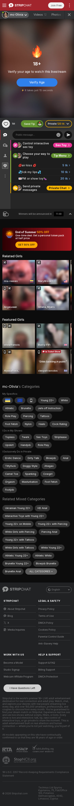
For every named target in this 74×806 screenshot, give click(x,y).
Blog (10, 616)
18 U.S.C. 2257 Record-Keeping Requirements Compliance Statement (35, 774)
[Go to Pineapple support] (6, 760)
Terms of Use (46, 616)
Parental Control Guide (51, 636)
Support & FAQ (46, 662)
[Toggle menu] (4, 5)
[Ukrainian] (7, 400)
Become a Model (13, 662)
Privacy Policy (46, 609)
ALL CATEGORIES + (41, 571)
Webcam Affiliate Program (18, 676)
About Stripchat (16, 609)
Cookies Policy (47, 629)
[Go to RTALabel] (7, 749)
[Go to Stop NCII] (25, 760)
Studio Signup (12, 669)
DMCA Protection (48, 676)
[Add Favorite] (6, 124)
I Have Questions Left (22, 688)
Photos (59, 14)
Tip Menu (60, 155)
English (56, 589)
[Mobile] (31, 400)
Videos (40, 14)
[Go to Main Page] (23, 5)
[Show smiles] (58, 134)
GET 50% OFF (26, 244)
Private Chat (58, 188)
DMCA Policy (45, 623)
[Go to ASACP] (22, 750)
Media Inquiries (16, 629)
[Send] (68, 135)
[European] (20, 400)
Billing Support (46, 669)
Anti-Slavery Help (48, 643)
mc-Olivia (10, 386)
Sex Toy (61, 145)
